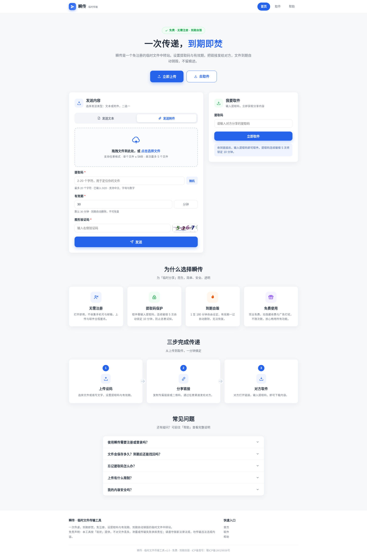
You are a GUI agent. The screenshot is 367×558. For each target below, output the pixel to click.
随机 (192, 180)
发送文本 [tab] (108, 118)
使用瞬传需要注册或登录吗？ (128, 442)
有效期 (80, 196)
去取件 (204, 76)
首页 (264, 6)
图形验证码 (83, 219)
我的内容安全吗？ (120, 490)
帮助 (292, 6)
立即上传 (169, 77)
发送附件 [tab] (169, 118)
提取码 (80, 172)
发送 (138, 242)
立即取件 (253, 136)
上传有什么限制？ (120, 478)
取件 (278, 6)
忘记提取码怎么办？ (122, 466)
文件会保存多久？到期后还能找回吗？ (135, 454)
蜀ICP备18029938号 (218, 550)
